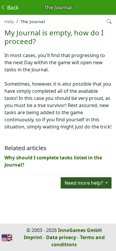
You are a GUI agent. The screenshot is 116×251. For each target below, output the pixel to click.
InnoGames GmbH (80, 230)
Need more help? (84, 183)
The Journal (33, 21)
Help (9, 21)
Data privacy (61, 237)
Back (12, 7)
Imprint (33, 237)
